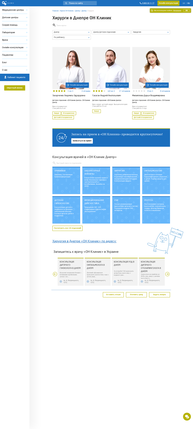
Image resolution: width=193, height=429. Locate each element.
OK (187, 10)
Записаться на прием (82, 141)
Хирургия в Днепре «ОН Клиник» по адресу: (84, 241)
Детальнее (177, 10)
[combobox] (151, 32)
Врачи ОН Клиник (66, 11)
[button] (80, 3)
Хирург (56, 113)
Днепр (77, 11)
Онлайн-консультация (79, 85)
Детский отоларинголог (63, 117)
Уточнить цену (136, 295)
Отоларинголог (69, 113)
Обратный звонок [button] (15, 88)
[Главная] (8, 3)
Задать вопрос (159, 295)
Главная (55, 11)
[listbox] (71, 32)
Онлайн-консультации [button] (168, 3)
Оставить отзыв (113, 295)
